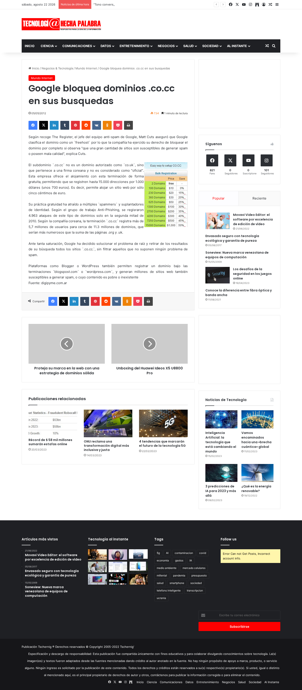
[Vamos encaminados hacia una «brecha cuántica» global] (257, 419)
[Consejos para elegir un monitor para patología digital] (97, 567)
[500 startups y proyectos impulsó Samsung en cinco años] (118, 579)
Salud (188, 46)
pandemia (179, 575)
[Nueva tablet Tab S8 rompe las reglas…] (138, 579)
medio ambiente (166, 568)
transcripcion (195, 590)
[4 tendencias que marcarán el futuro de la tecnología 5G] (163, 423)
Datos (106, 46)
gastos (179, 560)
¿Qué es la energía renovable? (256, 488)
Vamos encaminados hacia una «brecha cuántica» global (256, 440)
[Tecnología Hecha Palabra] (62, 24)
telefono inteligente (169, 590)
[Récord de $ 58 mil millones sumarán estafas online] (53, 423)
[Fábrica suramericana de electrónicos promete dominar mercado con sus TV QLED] (97, 579)
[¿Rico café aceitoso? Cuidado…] (97, 554)
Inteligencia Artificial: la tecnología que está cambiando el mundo (220, 442)
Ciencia (47, 46)
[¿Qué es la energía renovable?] (257, 473)
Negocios (166, 46)
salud (160, 583)
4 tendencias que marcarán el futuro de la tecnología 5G (162, 443)
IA (190, 560)
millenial (162, 575)
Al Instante (237, 46)
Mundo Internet (86, 68)
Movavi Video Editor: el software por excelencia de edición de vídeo (253, 219)
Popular (218, 198)
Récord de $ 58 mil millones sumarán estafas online (50, 442)
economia (163, 560)
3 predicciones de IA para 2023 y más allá (220, 491)
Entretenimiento (134, 46)
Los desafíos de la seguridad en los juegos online (252, 274)
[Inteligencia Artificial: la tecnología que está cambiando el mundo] (221, 419)
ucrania (161, 598)
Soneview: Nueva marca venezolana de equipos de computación (237, 254)
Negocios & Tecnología (57, 68)
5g (158, 553)
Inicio (29, 46)
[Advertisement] (195, 24)
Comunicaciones (77, 46)
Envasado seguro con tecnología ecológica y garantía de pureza (232, 238)
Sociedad (210, 46)
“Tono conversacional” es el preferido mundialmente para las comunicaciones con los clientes (158, 4)
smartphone (177, 583)
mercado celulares (194, 568)
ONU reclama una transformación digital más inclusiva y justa (106, 445)
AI (167, 553)
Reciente (259, 198)
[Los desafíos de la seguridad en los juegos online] (217, 275)
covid (202, 553)
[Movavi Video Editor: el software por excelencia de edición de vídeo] (217, 221)
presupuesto (199, 575)
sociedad (196, 583)
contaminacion (184, 553)
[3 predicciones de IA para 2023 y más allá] (221, 473)
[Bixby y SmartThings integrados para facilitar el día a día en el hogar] (118, 567)
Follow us (229, 539)
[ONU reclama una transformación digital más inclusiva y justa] (108, 423)
